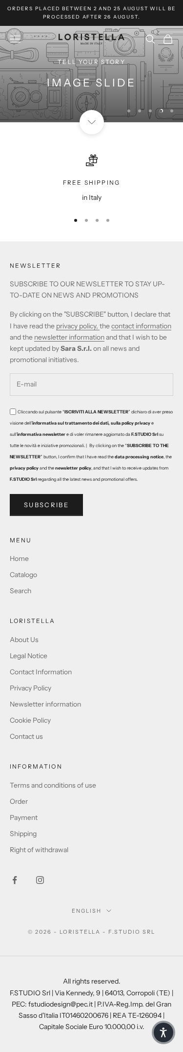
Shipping (23, 833)
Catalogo (23, 574)
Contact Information (41, 671)
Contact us (26, 736)
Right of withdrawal (39, 849)
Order (19, 801)
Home (19, 558)
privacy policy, (78, 326)
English (87, 910)
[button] (163, 1032)
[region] (91, 74)
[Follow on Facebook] (15, 880)
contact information (141, 326)
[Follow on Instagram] (40, 880)
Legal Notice (28, 655)
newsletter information (69, 337)
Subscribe (46, 505)
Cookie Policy (30, 720)
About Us (24, 639)
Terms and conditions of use (53, 785)
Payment (24, 817)
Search (20, 590)
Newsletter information (45, 704)
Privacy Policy (30, 688)
